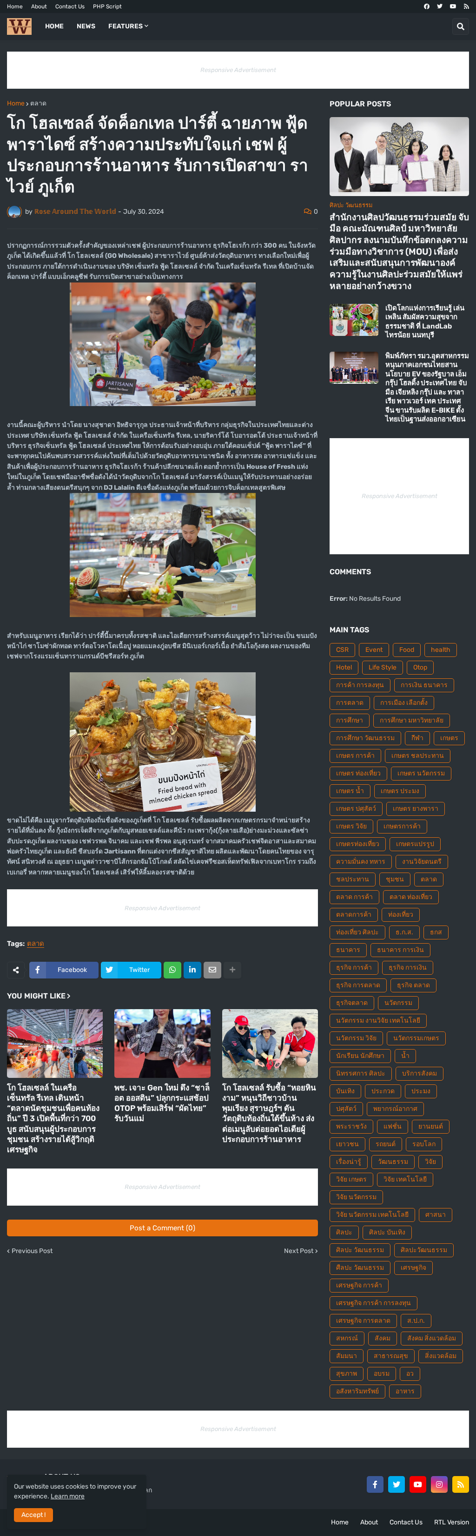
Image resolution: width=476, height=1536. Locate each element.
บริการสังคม (419, 1073)
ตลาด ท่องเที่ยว (411, 897)
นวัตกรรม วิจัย (356, 1038)
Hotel (344, 667)
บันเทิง (345, 1091)
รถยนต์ (386, 1144)
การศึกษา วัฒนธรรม (365, 738)
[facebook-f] (375, 1484)
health (440, 650)
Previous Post (32, 1251)
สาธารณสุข (391, 1356)
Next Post (298, 1251)
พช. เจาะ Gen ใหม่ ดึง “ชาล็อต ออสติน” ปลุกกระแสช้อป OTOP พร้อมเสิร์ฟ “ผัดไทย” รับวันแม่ (162, 1103)
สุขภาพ (346, 1374)
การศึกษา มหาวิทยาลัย (411, 720)
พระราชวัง (351, 1126)
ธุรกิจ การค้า (354, 967)
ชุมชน (395, 879)
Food (406, 650)
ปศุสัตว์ (346, 1109)
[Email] (212, 970)
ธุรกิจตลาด (352, 1003)
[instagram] (439, 1484)
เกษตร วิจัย (351, 826)
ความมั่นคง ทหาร (360, 862)
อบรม (382, 1374)
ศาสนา (435, 1215)
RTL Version (451, 1522)
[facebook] (427, 6)
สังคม (382, 1338)
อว (410, 1374)
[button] (460, 26)
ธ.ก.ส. (404, 932)
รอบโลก (424, 1144)
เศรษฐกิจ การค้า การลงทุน (373, 1303)
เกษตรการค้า (402, 826)
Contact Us (70, 6)
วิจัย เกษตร (351, 1179)
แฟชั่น (392, 1126)
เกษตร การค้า (355, 756)
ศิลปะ (344, 1232)
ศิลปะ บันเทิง (387, 1232)
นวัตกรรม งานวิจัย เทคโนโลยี (378, 1020)
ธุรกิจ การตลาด (358, 985)
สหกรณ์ (347, 1338)
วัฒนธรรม (393, 1162)
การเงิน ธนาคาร (424, 685)
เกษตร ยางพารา (415, 809)
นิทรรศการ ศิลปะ (360, 1073)
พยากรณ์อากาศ (395, 1109)
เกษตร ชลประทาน (417, 756)
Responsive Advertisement (238, 69)
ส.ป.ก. (416, 1321)
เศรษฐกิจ (413, 1268)
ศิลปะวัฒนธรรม (424, 1250)
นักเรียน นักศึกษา (360, 1056)
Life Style (383, 667)
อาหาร (405, 1391)
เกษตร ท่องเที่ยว (358, 773)
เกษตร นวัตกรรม (421, 773)
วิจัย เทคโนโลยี (405, 1179)
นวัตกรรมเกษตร (416, 1038)
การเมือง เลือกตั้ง (404, 703)
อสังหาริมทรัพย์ (357, 1391)
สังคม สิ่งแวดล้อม (431, 1338)
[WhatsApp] (172, 970)
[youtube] (453, 6)
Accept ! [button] (33, 1515)
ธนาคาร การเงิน (400, 950)
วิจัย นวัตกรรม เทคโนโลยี (372, 1215)
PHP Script (107, 6)
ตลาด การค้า (354, 897)
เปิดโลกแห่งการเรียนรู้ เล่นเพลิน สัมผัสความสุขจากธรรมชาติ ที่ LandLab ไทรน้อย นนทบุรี (424, 322)
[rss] (466, 6)
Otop (420, 667)
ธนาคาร (348, 950)
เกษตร (449, 738)
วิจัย (430, 1162)
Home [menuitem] (54, 26)
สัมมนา (346, 1356)
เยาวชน (347, 1144)
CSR (342, 650)
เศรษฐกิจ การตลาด (363, 1321)
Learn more (68, 1496)
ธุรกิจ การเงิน (408, 967)
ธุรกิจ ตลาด (413, 985)
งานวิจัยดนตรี (422, 862)
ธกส (436, 932)
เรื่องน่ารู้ (348, 1162)
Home (15, 6)
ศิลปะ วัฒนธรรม (360, 1250)
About (39, 6)
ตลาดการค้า (353, 915)
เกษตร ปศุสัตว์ (356, 809)
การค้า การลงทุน (360, 685)
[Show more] (232, 970)
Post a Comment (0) (162, 1228)
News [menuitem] (86, 26)
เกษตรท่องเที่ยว (357, 844)
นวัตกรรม (398, 1003)
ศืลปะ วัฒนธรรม (360, 1268)
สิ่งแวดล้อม (440, 1356)
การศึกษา (349, 720)
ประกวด (383, 1091)
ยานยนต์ (430, 1126)
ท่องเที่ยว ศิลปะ (357, 932)
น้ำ (405, 1056)
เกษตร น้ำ (350, 791)
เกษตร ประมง (400, 791)
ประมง (420, 1091)
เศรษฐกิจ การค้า (359, 1285)
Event (374, 650)
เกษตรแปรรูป (415, 844)
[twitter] (440, 6)
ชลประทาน (352, 879)
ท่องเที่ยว (400, 915)
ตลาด (38, 103)
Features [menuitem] (125, 26)
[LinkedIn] (192, 970)
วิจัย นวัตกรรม (356, 1197)
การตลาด (350, 703)
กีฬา (417, 738)
